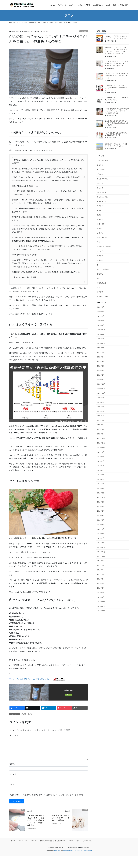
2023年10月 (101, 348)
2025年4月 (100, 321)
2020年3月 (100, 425)
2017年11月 (101, 552)
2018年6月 (100, 520)
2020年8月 (100, 402)
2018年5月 (100, 524)
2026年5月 (100, 311)
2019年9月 (100, 452)
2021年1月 (100, 379)
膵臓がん (100, 274)
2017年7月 (100, 570)
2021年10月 (101, 366)
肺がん (99, 265)
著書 (98, 278)
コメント (13, 735)
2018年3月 (100, 533)
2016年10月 (101, 611)
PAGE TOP (132, 828)
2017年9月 (100, 561)
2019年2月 (100, 484)
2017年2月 (100, 592)
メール (12, 774)
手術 (98, 242)
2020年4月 (100, 420)
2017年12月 (101, 547)
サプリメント (101, 201)
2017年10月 (101, 556)
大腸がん (100, 233)
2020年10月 (101, 393)
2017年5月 (100, 579)
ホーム (13, 841)
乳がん (30, 714)
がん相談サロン (60, 841)
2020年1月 (100, 434)
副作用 (99, 228)
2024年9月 (100, 339)
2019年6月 (100, 466)
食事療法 (100, 292)
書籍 (77, 841)
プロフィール (22, 841)
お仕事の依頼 (87, 841)
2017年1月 (100, 597)
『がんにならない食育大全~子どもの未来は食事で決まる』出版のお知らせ (116, 76)
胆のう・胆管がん (103, 269)
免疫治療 (100, 219)
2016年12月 (101, 602)
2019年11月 (101, 443)
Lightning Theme (68, 850)
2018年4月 (100, 529)
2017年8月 (100, 565)
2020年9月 (100, 398)
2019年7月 (100, 461)
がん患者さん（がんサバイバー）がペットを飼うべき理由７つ (61, 818)
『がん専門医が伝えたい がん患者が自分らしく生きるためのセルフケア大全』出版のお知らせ (116, 63)
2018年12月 (101, 493)
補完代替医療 (101, 283)
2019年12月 (101, 438)
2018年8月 (100, 511)
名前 (12, 764)
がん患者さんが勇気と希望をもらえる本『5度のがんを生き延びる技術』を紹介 (116, 123)
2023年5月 (100, 357)
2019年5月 (100, 470)
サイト (11, 784)
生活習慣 (100, 256)
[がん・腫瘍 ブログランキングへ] (59, 679)
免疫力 (99, 215)
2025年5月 (100, 316)
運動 (98, 287)
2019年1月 (100, 488)
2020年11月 (101, 388)
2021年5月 (100, 370)
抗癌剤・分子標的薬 (104, 247)
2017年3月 (100, 588)
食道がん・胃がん (103, 296)
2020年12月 (101, 384)
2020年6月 (100, 411)
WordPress (57, 850)
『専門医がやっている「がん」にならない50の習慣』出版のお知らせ (116, 88)
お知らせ (100, 165)
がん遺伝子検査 (102, 197)
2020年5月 (100, 416)
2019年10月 (101, 447)
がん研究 (100, 188)
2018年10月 (101, 502)
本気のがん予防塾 (46, 841)
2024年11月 (101, 330)
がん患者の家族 (102, 179)
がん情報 (83, 31)
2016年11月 (101, 606)
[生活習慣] (80, 814)
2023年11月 (101, 343)
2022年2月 (100, 361)
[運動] (17, 814)
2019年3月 (100, 479)
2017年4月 (100, 583)
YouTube (34, 841)
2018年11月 (101, 497)
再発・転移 (101, 224)
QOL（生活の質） (103, 160)
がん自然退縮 (101, 192)
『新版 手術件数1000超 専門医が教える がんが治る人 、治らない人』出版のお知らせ (117, 111)
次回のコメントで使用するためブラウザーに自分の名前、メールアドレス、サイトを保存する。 (48, 795)
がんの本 (100, 174)
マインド (100, 206)
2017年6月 (100, 574)
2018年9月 (100, 506)
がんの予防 (101, 169)
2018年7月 (100, 515)
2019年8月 (100, 457)
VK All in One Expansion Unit (83, 850)
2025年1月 (100, 325)
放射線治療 (101, 251)
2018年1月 (100, 543)
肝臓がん (100, 260)
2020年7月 (100, 407)
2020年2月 (100, 429)
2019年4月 (100, 475)
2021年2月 (100, 375)
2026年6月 (100, 307)
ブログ (71, 841)
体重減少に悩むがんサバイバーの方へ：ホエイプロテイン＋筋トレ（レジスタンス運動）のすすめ (35, 820)
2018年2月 (100, 538)
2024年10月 (101, 334)
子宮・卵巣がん (102, 237)
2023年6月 (100, 352)
